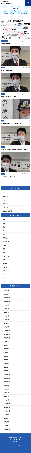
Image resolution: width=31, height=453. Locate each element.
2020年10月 (6, 411)
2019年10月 (6, 429)
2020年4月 (6, 418)
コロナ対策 (6, 270)
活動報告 (5, 238)
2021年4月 (6, 400)
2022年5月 (6, 356)
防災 (2, 120)
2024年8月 (6, 308)
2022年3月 (6, 363)
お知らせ (5, 278)
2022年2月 (6, 367)
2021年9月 (6, 385)
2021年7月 (6, 392)
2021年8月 (6, 389)
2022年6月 (6, 352)
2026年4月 (6, 290)
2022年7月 (6, 349)
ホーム (6, 13)
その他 (5, 267)
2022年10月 (6, 338)
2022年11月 (6, 334)
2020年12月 (6, 403)
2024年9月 (6, 305)
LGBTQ (5, 281)
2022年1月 (6, 370)
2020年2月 (6, 422)
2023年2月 (6, 323)
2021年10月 (6, 381)
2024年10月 (6, 301)
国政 (4, 260)
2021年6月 (6, 396)
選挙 (4, 223)
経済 (4, 230)
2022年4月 (6, 359)
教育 (4, 249)
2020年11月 (6, 407)
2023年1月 (6, 327)
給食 (4, 227)
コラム (5, 274)
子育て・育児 (7, 256)
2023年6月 (6, 319)
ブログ (12, 13)
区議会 (3, 67)
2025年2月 (6, 294)
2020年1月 (6, 425)
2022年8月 (6, 345)
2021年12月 (6, 374)
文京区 (5, 245)
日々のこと (6, 241)
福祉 (4, 234)
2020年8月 (6, 414)
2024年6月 (6, 312)
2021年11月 (6, 378)
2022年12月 (6, 330)
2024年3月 (6, 316)
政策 (4, 252)
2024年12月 (6, 297)
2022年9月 (6, 341)
